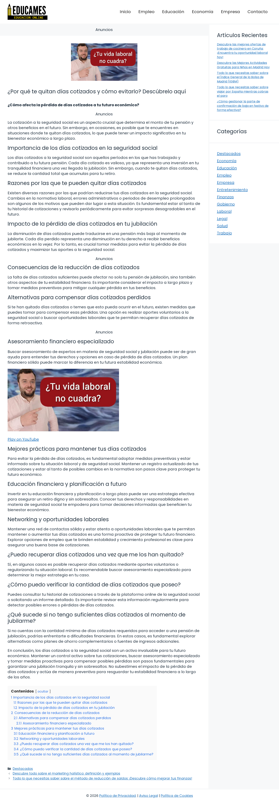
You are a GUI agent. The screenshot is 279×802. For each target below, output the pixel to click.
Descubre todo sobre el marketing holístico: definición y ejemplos (66, 773)
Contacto (257, 12)
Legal (222, 218)
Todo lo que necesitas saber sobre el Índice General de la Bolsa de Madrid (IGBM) (242, 77)
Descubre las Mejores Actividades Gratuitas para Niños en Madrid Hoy (243, 65)
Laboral (224, 211)
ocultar (43, 691)
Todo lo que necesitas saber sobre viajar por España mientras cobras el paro (242, 91)
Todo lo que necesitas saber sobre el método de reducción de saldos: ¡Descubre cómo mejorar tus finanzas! (102, 778)
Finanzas (225, 197)
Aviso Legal (148, 795)
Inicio (125, 12)
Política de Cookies (177, 795)
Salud (222, 225)
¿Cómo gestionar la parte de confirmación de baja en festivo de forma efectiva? (243, 105)
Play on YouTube (23, 439)
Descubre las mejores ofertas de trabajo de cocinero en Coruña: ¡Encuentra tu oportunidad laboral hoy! (242, 50)
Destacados (23, 768)
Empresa (230, 12)
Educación (173, 12)
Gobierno (226, 204)
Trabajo (224, 233)
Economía (202, 12)
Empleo (146, 12)
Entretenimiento (232, 189)
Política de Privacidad (117, 795)
